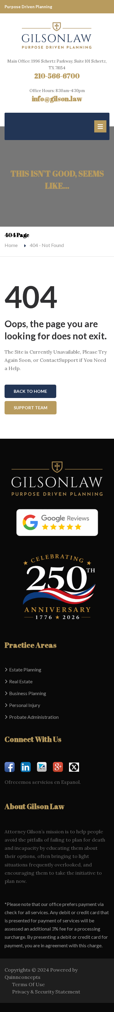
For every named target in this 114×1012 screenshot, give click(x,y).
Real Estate (21, 681)
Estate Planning (25, 669)
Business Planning (27, 693)
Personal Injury (24, 705)
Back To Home (30, 391)
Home (11, 245)
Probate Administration (34, 717)
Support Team (30, 407)
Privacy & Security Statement (46, 992)
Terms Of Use (28, 984)
